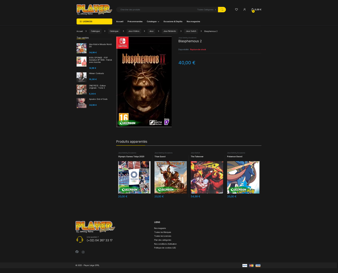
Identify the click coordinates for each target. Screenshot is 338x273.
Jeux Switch (191, 31)
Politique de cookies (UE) (165, 248)
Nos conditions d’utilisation (165, 244)
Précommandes (135, 21)
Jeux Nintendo (169, 31)
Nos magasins (193, 21)
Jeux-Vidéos (133, 31)
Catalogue (152, 21)
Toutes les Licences (162, 236)
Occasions (192, 38)
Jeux (151, 31)
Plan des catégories (162, 240)
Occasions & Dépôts (172, 21)
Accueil (119, 21)
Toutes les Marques (162, 232)
